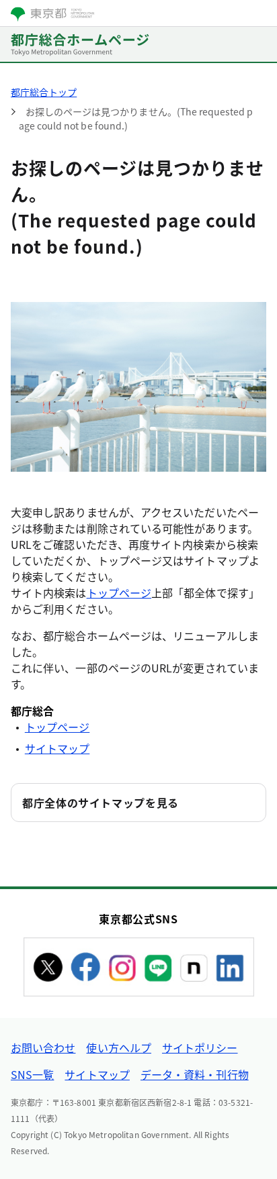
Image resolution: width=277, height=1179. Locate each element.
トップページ (119, 592)
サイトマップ (57, 748)
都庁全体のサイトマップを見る (100, 802)
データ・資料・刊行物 (195, 1074)
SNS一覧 (32, 1074)
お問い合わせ (43, 1047)
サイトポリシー (200, 1047)
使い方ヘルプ (118, 1047)
